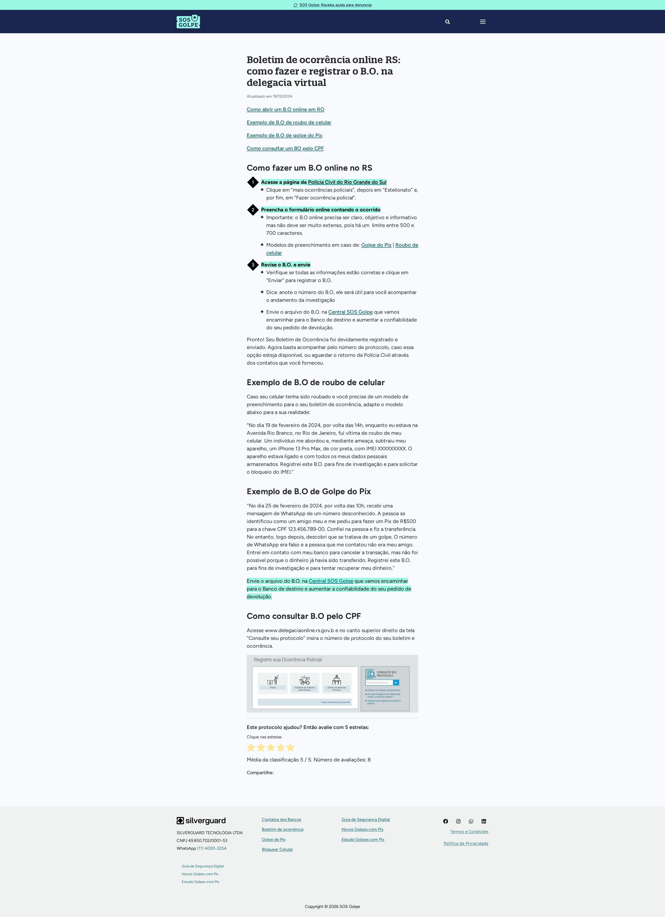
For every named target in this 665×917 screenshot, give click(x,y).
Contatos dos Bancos (281, 819)
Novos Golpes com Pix (200, 874)
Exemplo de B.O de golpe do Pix (284, 135)
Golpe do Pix (376, 245)
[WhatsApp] (471, 821)
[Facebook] (445, 821)
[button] (469, 832)
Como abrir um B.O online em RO (285, 109)
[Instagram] (458, 821)
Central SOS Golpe (350, 312)
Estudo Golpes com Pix (200, 882)
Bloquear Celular (277, 849)
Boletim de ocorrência (282, 829)
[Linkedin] (483, 821)
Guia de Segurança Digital (203, 866)
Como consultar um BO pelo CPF (285, 148)
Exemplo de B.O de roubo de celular (289, 122)
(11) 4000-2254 (211, 848)
